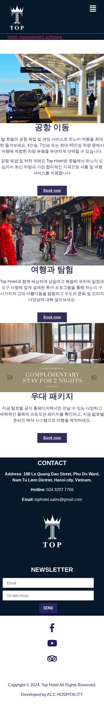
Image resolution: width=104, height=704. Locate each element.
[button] (93, 9)
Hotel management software (35, 36)
